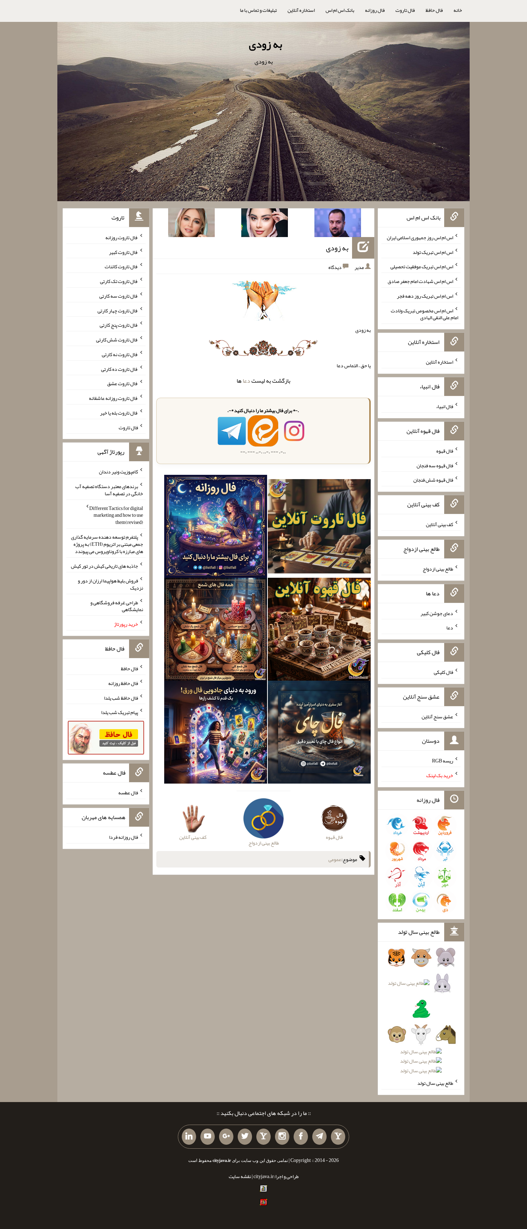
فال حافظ (434, 10)
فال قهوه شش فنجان (433, 480)
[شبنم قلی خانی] (191, 224)
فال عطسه (128, 793)
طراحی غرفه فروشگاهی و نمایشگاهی (116, 605)
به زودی (265, 44)
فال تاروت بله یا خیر (119, 413)
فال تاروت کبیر (123, 252)
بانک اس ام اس (340, 10)
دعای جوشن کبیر (437, 613)
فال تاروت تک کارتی (119, 281)
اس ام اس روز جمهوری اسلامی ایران (420, 237)
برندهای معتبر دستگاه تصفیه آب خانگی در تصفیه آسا (109, 489)
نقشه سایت (240, 1176)
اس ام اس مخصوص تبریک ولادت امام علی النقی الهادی (424, 313)
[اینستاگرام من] (282, 1137)
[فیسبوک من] (301, 1137)
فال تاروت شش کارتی (117, 340)
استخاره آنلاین (301, 10)
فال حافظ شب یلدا (121, 698)
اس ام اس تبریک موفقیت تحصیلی (421, 266)
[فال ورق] (215, 734)
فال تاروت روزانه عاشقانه (113, 398)
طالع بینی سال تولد (435, 1083)
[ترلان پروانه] (264, 224)
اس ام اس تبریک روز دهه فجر (425, 296)
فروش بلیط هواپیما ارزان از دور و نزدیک (110, 584)
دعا (246, 381)
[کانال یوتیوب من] (207, 1137)
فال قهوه (444, 451)
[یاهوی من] (338, 1137)
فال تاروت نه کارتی (120, 354)
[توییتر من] (245, 1137)
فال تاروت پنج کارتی (119, 325)
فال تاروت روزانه (121, 237)
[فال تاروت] (319, 528)
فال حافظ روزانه (123, 683)
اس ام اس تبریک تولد (433, 252)
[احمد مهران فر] (337, 224)
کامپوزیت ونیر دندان (118, 472)
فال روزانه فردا (123, 837)
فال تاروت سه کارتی (118, 296)
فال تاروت (405, 10)
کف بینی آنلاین (439, 524)
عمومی (334, 859)
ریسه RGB (442, 761)
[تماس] (263, 1137)
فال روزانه (375, 10)
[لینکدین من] (189, 1137)
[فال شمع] (215, 631)
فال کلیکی (443, 672)
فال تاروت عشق (122, 383)
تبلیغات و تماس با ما (258, 10)
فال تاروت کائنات (121, 266)
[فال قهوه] (319, 631)
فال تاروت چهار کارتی (118, 310)
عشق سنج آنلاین (437, 716)
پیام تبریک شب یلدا (119, 712)
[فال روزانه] (215, 528)
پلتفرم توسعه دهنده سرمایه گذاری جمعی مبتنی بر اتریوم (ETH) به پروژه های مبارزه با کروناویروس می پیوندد (107, 544)
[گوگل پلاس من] (226, 1137)
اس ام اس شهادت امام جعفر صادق (420, 281)
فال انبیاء (444, 406)
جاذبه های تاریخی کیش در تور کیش (104, 566)
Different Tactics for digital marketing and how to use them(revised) (116, 515)
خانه (458, 10)
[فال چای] (319, 734)
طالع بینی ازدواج (438, 569)
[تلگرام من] (319, 1137)
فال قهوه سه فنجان (435, 465)
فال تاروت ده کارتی (119, 369)
